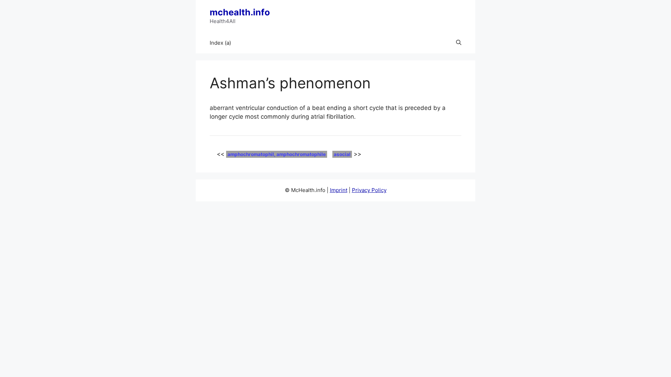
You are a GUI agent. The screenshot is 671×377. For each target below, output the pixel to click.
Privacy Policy (369, 190)
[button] (458, 42)
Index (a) (220, 42)
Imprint (338, 190)
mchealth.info (240, 12)
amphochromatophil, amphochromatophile (277, 154)
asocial (342, 154)
